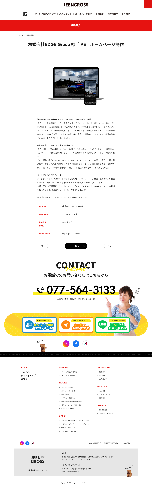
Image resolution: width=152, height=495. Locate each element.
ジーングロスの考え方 (45, 14)
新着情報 (102, 372)
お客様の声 (113, 14)
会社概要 (126, 14)
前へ (43, 246)
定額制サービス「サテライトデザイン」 (75, 424)
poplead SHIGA (94, 443)
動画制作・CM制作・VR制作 (71, 401)
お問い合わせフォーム (107, 413)
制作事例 (102, 375)
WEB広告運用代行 (67, 409)
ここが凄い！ (65, 14)
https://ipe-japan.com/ (71, 234)
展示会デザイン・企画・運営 (71, 405)
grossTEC (126, 443)
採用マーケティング (68, 391)
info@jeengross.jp (73, 471)
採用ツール (65, 394)
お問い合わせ (149, 23)
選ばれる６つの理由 (68, 375)
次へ (109, 246)
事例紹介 (100, 14)
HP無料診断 (103, 410)
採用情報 (102, 398)
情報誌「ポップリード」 (69, 428)
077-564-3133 (70, 460)
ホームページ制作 (83, 14)
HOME (22, 35)
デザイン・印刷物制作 (69, 398)
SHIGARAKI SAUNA (68, 431)
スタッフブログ (104, 394)
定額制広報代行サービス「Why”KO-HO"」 (76, 420)
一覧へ (76, 246)
